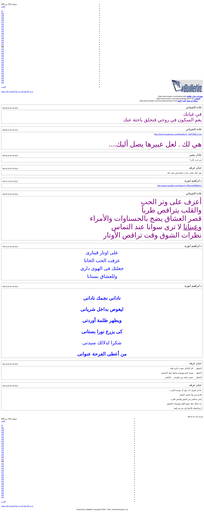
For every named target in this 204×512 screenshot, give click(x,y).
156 (2, 56)
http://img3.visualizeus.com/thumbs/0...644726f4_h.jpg (178, 134)
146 (2, 33)
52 (2, 11)
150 (2, 42)
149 (2, 40)
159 (2, 62)
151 (2, 44)
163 (2, 71)
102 (2, 13)
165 (2, 76)
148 (2, 38)
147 (2, 35)
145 (2, 31)
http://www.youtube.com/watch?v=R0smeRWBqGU (179, 186)
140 (2, 20)
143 (2, 27)
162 (2, 69)
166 (2, 78)
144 (2, 29)
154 (2, 51)
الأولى (3, 6)
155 (2, 53)
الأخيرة (3, 87)
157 (2, 58)
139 (2, 18)
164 (2, 73)
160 (2, 65)
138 (2, 15)
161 (2, 67)
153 (2, 49)
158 (2, 60)
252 (2, 82)
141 (2, 22)
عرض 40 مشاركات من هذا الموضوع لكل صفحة (17, 91)
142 (2, 24)
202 (2, 80)
